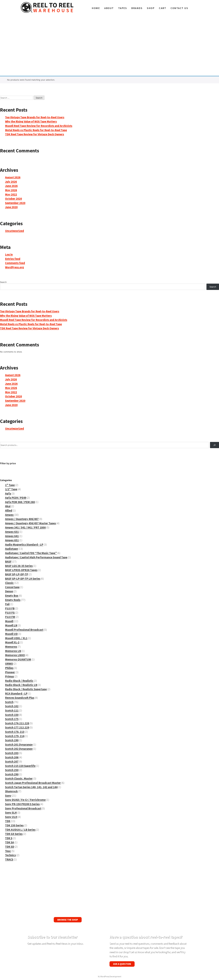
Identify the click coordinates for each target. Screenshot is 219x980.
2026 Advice (117, 50)
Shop (150, 8)
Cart (162, 8)
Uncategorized (14, 231)
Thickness (32, 45)
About (109, 8)
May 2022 (11, 194)
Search (30, 30)
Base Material (34, 50)
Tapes (122, 8)
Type (113, 35)
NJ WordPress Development (109, 976)
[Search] (214, 445)
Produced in (33, 55)
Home (96, 8)
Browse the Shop (67, 919)
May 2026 (11, 190)
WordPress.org (14, 267)
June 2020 (11, 207)
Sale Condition (118, 45)
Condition (115, 55)
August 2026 (12, 177)
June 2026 (11, 186)
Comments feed (15, 263)
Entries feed (12, 259)
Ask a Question (122, 963)
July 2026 (11, 181)
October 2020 (13, 198)
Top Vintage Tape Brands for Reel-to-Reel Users (34, 117)
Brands (136, 8)
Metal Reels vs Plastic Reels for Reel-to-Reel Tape (36, 130)
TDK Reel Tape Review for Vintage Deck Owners (34, 134)
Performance (117, 40)
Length (30, 40)
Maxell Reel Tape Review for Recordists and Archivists (38, 126)
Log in (9, 254)
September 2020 (15, 203)
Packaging (116, 60)
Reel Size (31, 35)
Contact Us (179, 8)
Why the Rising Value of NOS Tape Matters (31, 121)
